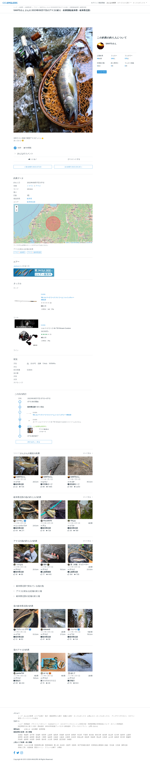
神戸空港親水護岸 (84, 745)
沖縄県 (69, 739)
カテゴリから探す (123, 3)
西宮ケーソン (39, 747)
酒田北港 (124, 745)
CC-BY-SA (89, 242)
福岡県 (26, 739)
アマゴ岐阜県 (19, 252)
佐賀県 (32, 739)
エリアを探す (39, 716)
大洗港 (117, 745)
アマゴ (38, 186)
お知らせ (27, 729)
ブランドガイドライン (79, 726)
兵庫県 (67, 737)
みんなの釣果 (111, 3)
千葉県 (85, 735)
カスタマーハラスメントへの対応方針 (73, 724)
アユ (52, 309)
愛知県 (38, 737)
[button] (16, 206)
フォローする (102, 72)
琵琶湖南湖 (49, 745)
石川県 (116, 735)
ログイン (131, 716)
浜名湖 (62, 745)
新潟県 (104, 735)
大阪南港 (30, 747)
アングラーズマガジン (119, 716)
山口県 (110, 737)
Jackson (17, 266)
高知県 (20, 739)
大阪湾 (68, 745)
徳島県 (116, 737)
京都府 (55, 737)
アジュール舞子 (50, 747)
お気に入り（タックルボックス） (98, 716)
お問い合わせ (93, 726)
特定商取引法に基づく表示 (27, 726)
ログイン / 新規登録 (98, 3)
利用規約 (27, 724)
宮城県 (38, 735)
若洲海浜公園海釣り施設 (99, 745)
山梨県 (128, 735)
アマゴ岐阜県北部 (34, 252)
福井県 (122, 735)
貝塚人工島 (22, 747)
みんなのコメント (25, 153)
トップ (20, 716)
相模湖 (20, 745)
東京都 (91, 735)
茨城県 (61, 735)
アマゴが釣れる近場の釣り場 (29, 591)
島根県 (93, 737)
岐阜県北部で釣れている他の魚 (30, 586)
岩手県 (32, 735)
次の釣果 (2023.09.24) (73, 167)
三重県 (44, 737)
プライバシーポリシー (39, 724)
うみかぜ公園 (28, 745)
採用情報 (42, 729)
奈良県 (73, 737)
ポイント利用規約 (117, 724)
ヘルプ (20, 724)
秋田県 (44, 735)
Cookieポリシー (53, 724)
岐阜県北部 (31, 202)
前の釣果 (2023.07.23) (32, 167)
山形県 (50, 735)
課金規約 (41, 726)
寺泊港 (111, 745)
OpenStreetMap (75, 242)
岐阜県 (29, 199)
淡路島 (74, 745)
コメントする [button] (75, 159)
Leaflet (67, 242)
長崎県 (38, 739)
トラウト (30, 186)
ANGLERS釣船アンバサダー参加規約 (58, 726)
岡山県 (99, 737)
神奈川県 (98, 735)
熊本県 (44, 739)
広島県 (104, 737)
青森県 (26, 735)
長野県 (20, 737)
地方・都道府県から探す (53, 716)
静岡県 (32, 737)
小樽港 (59, 747)
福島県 (55, 735)
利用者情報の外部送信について (98, 724)
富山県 (110, 735)
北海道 (20, 735)
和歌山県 (80, 737)
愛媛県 (128, 737)
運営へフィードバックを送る (28, 718)
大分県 (50, 739)
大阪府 (61, 737)
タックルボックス (139, 3)
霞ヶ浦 (56, 745)
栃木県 (67, 735)
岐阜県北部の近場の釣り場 (28, 596)
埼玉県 (79, 735)
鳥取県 (87, 737)
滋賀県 (50, 737)
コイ (49, 309)
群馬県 (73, 735)
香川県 (122, 737)
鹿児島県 (62, 739)
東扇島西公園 (39, 745)
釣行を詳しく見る (34, 442)
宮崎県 (55, 739)
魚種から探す (67, 716)
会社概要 (35, 729)
